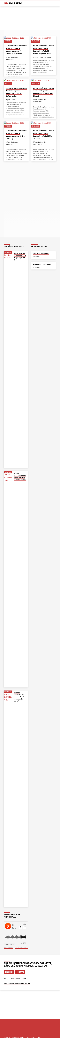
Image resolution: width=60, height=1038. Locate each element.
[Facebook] (5, 1030)
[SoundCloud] (15, 1030)
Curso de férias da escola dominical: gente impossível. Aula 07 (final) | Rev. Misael (16, 49)
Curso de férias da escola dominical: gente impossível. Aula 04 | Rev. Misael (43, 92)
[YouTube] (8, 1030)
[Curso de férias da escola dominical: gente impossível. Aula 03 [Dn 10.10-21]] (16, 124)
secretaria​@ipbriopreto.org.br (17, 983)
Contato (20, 972)
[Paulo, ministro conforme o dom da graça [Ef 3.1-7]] (8, 359)
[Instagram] (12, 1030)
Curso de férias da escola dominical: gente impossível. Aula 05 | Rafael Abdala (16, 92)
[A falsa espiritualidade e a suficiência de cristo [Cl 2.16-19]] (8, 579)
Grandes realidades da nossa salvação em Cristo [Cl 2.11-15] (19, 697)
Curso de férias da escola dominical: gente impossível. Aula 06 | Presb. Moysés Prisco (43, 49)
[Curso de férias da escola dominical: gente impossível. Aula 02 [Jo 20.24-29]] (43, 124)
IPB (12, 3)
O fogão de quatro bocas (42, 264)
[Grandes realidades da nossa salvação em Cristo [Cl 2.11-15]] (8, 799)
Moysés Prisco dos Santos (42, 57)
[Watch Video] (14, 262)
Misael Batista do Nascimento (12, 58)
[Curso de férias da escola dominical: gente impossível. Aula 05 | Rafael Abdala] (16, 82)
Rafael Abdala (10, 100)
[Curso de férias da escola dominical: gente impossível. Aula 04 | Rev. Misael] (43, 82)
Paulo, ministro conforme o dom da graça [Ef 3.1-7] (20, 257)
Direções (9, 972)
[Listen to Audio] (6, 62)
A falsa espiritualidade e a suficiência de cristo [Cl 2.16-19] (20, 476)
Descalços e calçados (41, 253)
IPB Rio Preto (8, 947)
